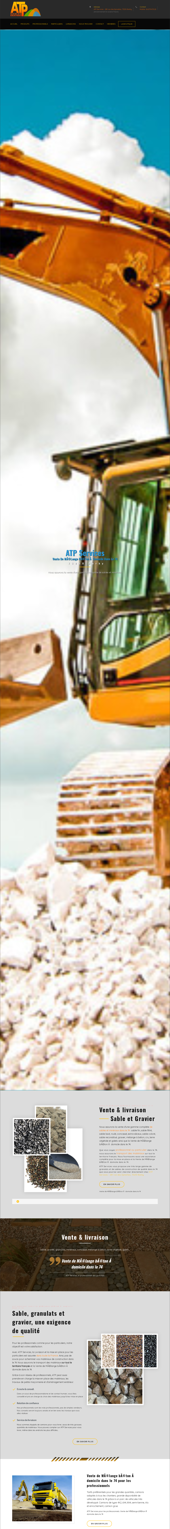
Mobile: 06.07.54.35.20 (148, 9)
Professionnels (40, 24)
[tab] (85, 1201)
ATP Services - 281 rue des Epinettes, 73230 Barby (113, 9)
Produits (25, 24)
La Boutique (126, 24)
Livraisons (71, 24)
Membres (111, 24)
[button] (85, 1201)
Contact (100, 24)
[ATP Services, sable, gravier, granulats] (25, 8)
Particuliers (57, 24)
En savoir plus (112, 1184)
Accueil (13, 24)
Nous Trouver (85, 24)
